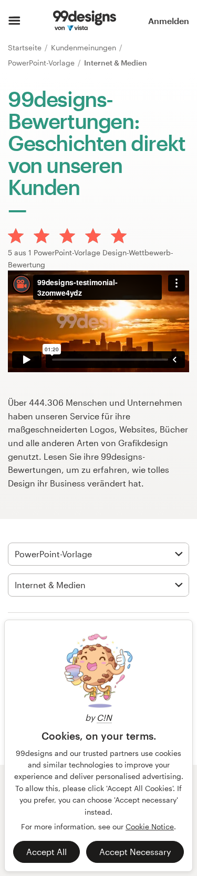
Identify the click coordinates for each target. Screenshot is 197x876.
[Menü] (14, 20)
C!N (104, 717)
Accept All (46, 852)
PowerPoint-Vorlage (42, 62)
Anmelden (168, 21)
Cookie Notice (150, 826)
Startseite (26, 47)
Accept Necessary (135, 852)
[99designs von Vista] (84, 20)
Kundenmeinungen (84, 47)
